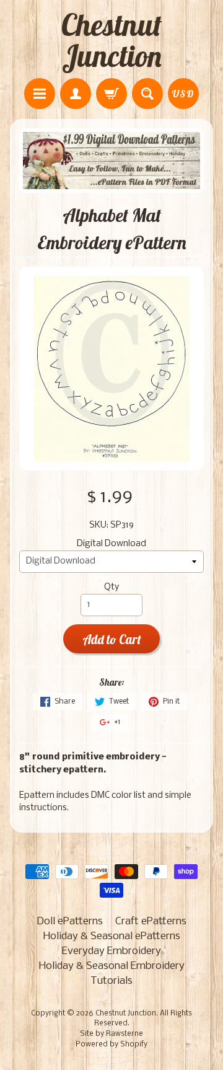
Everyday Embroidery (111, 951)
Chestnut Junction (111, 40)
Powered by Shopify (111, 1044)
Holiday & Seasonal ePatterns (111, 936)
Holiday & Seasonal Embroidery (112, 966)
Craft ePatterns (150, 921)
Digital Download (111, 544)
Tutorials (111, 981)
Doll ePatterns (70, 921)
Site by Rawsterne (111, 1034)
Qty (111, 587)
